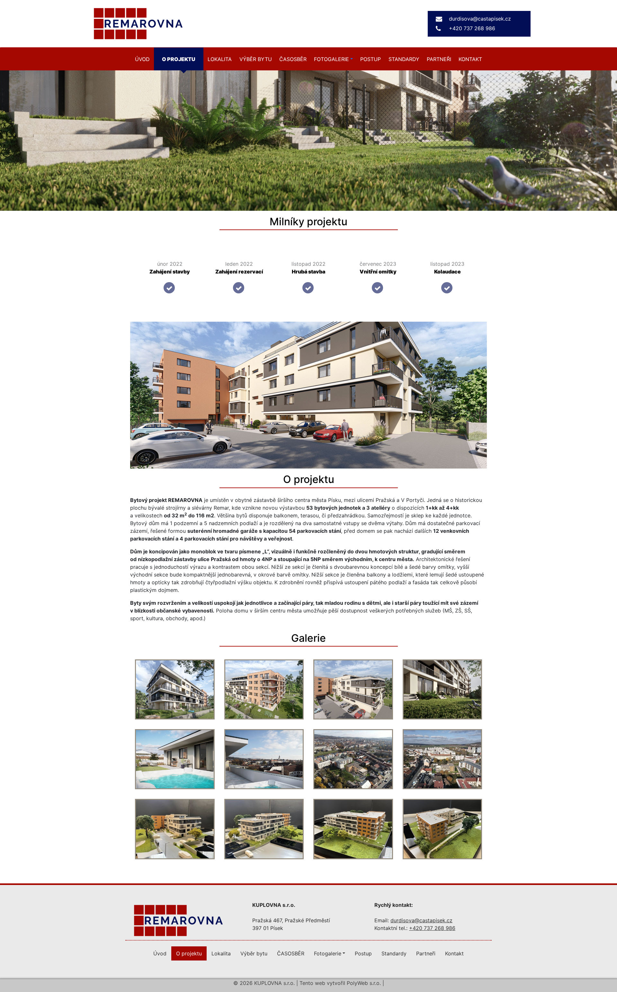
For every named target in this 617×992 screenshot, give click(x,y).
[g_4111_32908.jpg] (264, 759)
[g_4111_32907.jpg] (175, 759)
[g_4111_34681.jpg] (175, 689)
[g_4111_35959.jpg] (353, 759)
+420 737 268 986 (472, 28)
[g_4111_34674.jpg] (353, 689)
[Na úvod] (178, 919)
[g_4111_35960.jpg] (442, 759)
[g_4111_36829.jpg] (353, 829)
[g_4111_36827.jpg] (175, 829)
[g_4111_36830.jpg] (442, 829)
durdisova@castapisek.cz (480, 18)
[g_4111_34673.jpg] (264, 689)
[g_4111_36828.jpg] (264, 829)
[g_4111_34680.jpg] (442, 689)
